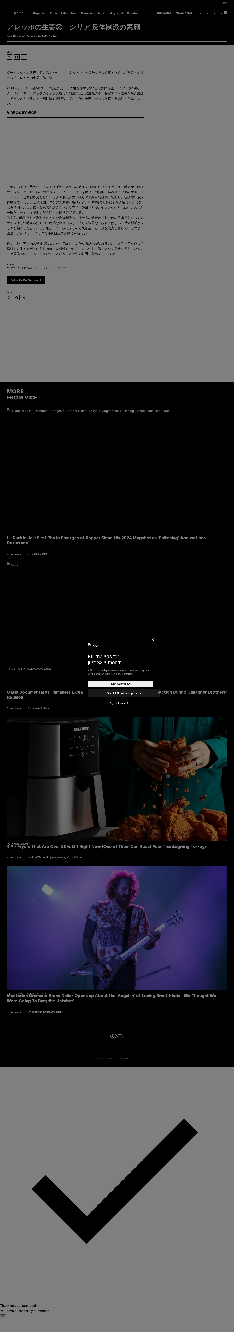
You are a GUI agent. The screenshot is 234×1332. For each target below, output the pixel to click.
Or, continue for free (120, 703)
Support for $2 (120, 684)
